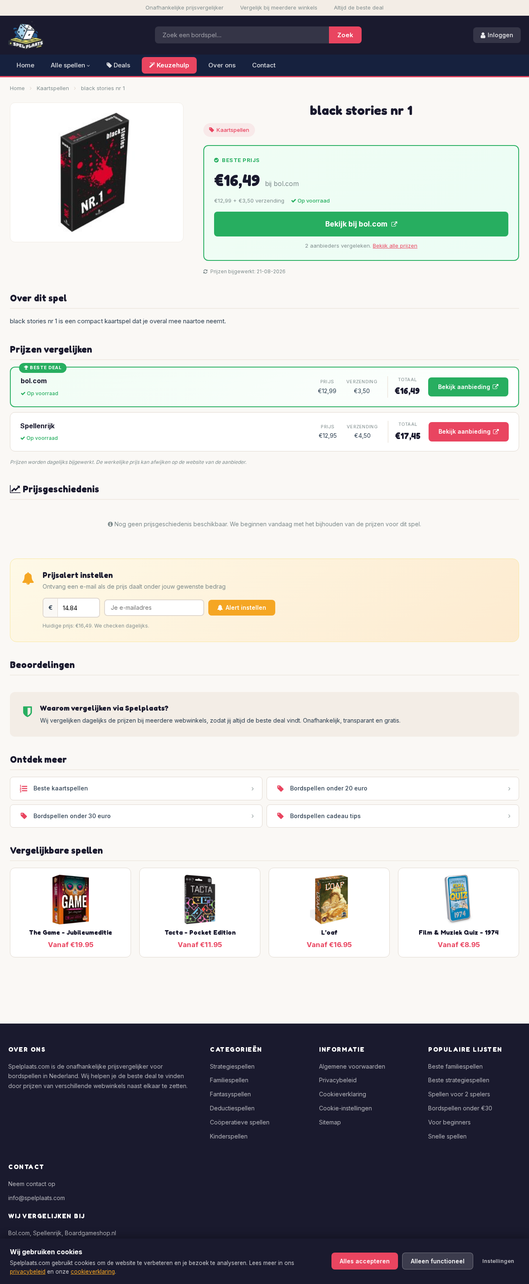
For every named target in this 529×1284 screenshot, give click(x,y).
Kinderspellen (229, 1136)
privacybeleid (27, 1271)
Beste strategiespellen (458, 1080)
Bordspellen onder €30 (460, 1108)
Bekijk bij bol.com (357, 224)
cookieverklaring (93, 1271)
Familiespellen (229, 1080)
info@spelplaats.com (36, 1197)
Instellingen (498, 1261)
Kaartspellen (53, 88)
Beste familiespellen (455, 1066)
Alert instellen (246, 607)
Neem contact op (31, 1183)
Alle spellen (69, 65)
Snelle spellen (447, 1136)
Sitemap (330, 1122)
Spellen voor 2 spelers (459, 1094)
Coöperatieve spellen (239, 1122)
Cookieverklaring (342, 1094)
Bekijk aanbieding (464, 386)
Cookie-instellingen (345, 1108)
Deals (121, 65)
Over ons (222, 65)
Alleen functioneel (438, 1261)
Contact (264, 65)
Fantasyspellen (230, 1094)
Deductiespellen (232, 1108)
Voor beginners (449, 1122)
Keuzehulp (172, 65)
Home (25, 65)
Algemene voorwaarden (352, 1066)
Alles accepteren (365, 1261)
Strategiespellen (232, 1066)
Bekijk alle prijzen (395, 245)
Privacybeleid (338, 1080)
